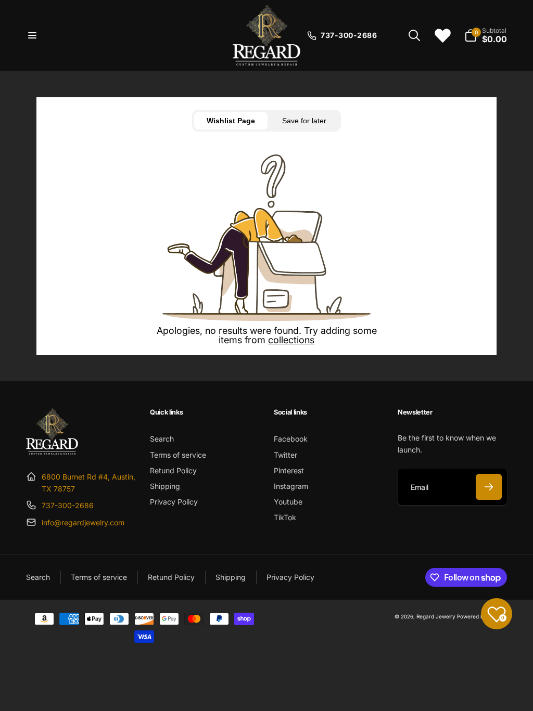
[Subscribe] (489, 487)
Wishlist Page (231, 121)
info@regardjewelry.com (83, 522)
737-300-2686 (68, 505)
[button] (32, 35)
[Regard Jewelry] (52, 451)
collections (291, 339)
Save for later (304, 121)
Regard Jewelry (435, 616)
